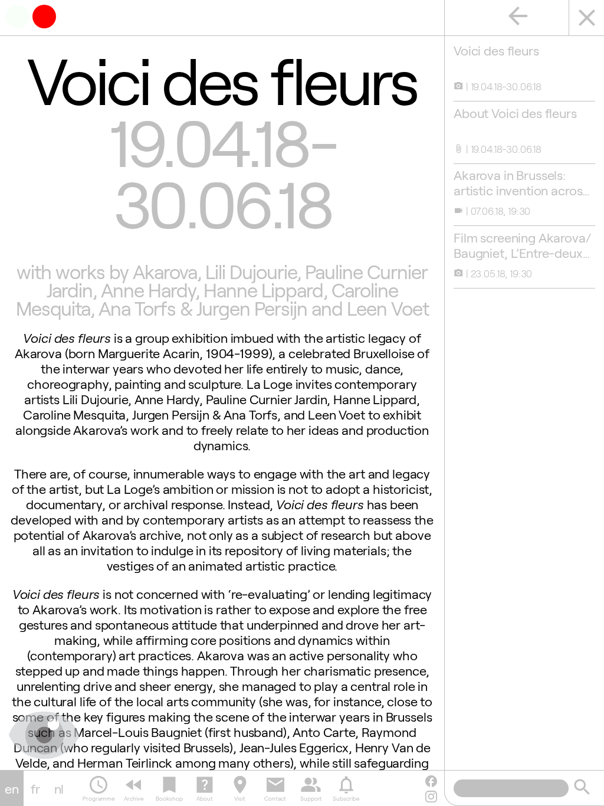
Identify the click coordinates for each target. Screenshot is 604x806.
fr (35, 788)
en (12, 788)
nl (59, 788)
